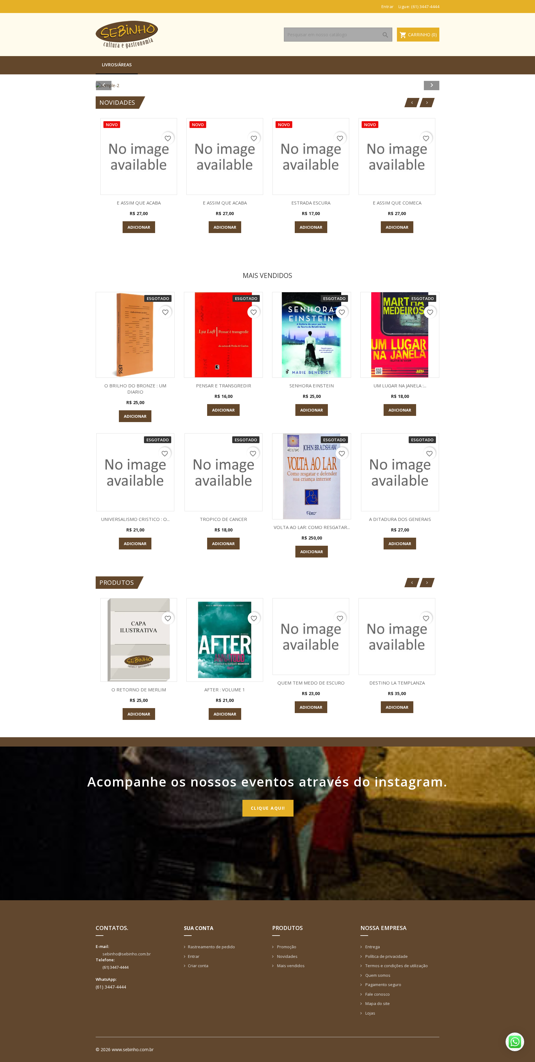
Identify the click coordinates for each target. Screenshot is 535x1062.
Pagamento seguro (382, 984)
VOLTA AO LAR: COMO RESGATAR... (312, 527)
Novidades (287, 956)
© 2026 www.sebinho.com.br (125, 1049)
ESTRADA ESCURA (310, 203)
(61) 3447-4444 (425, 6)
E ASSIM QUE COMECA (397, 203)
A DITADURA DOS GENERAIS (400, 519)
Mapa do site (377, 1003)
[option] (267, 85)
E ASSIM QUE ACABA (139, 203)
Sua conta (198, 928)
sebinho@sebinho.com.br (126, 954)
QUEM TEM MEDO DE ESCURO (311, 683)
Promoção (286, 947)
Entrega (372, 947)
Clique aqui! (268, 808)
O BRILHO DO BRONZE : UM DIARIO (135, 388)
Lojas (369, 1013)
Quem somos (377, 975)
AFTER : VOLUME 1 (224, 689)
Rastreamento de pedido (211, 947)
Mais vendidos (290, 965)
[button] (121, 85)
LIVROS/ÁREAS (117, 65)
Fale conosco (377, 994)
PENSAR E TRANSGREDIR (223, 385)
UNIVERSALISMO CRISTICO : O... (135, 519)
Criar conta (198, 965)
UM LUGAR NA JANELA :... (399, 385)
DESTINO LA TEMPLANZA (397, 683)
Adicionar (139, 227)
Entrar (193, 956)
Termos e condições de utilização (396, 965)
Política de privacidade (386, 956)
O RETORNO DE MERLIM (138, 689)
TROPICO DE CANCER (223, 519)
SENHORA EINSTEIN (311, 385)
